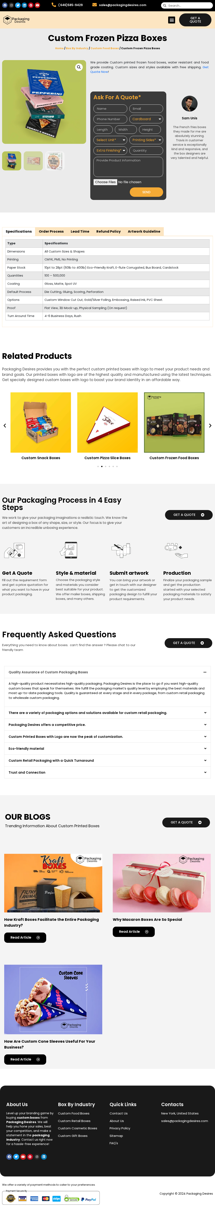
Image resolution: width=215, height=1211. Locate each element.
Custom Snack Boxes (40, 457)
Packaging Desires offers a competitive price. (47, 725)
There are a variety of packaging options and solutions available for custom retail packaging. (88, 713)
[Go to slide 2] (101, 466)
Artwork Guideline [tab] (144, 231)
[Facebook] (5, 5)
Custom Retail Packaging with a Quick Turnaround (51, 760)
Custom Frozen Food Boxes (174, 457)
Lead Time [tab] (80, 231)
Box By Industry (77, 48)
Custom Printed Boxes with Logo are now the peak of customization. (66, 736)
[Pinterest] (31, 5)
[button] (171, 20)
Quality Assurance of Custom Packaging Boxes (48, 672)
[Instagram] (11, 5)
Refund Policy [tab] (108, 231)
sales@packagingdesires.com (122, 5)
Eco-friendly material (26, 748)
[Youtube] (37, 5)
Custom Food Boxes (104, 48)
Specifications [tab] (19, 231)
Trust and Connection (27, 772)
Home (59, 48)
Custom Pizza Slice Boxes (107, 457)
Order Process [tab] (51, 231)
